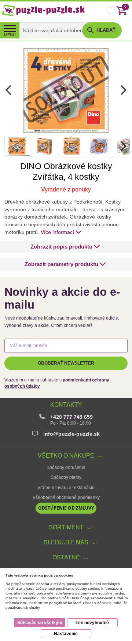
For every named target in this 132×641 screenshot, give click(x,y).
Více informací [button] (57, 232)
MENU (10, 35)
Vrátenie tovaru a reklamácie (66, 487)
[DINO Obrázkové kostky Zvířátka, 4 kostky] (66, 90)
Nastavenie (66, 633)
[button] (65, 247)
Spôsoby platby (66, 477)
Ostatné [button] (66, 557)
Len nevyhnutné (92, 622)
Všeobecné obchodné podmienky (66, 497)
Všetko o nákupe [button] (66, 455)
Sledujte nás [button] (66, 542)
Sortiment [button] (66, 527)
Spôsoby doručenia (66, 467)
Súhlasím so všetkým (39, 622)
